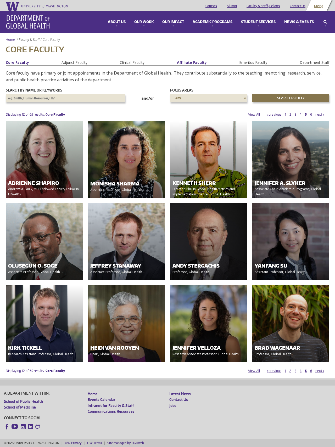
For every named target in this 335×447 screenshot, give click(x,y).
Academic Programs (212, 22)
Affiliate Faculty (192, 62)
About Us (117, 22)
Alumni (232, 6)
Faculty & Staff (29, 39)
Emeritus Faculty (253, 62)
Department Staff (314, 62)
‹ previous (274, 114)
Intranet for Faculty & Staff (111, 405)
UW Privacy (73, 443)
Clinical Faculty (132, 62)
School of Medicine (20, 407)
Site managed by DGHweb (125, 443)
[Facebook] (7, 426)
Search (325, 22)
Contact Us (297, 6)
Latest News (180, 394)
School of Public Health (23, 401)
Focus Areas (181, 90)
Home (10, 39)
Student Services (258, 22)
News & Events (299, 22)
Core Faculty (17, 62)
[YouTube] (15, 426)
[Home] (28, 22)
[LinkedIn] (30, 426)
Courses (211, 6)
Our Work (144, 22)
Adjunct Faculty (74, 62)
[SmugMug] (38, 427)
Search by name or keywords (34, 90)
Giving (318, 6)
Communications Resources (111, 411)
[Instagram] (23, 426)
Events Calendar (101, 399)
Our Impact (173, 22)
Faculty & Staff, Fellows (263, 6)
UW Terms (94, 443)
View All (254, 114)
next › (319, 114)
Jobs (172, 405)
